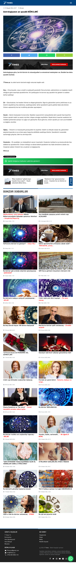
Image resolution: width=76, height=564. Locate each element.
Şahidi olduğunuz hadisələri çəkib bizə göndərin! (24, 161)
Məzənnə (7, 544)
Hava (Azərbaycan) (10, 539)
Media (41, 539)
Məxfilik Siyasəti (43, 541)
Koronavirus (8, 537)
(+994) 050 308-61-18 (12, 555)
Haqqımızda (42, 535)
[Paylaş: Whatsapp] (46, 55)
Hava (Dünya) (8, 541)
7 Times (46, 547)
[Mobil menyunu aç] (71, 3)
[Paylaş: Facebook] (11, 55)
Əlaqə (41, 537)
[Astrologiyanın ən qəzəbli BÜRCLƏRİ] (38, 34)
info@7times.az (11, 552)
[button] (64, 55)
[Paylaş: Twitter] (29, 55)
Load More (38, 524)
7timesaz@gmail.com (13, 550)
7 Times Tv (8, 535)
